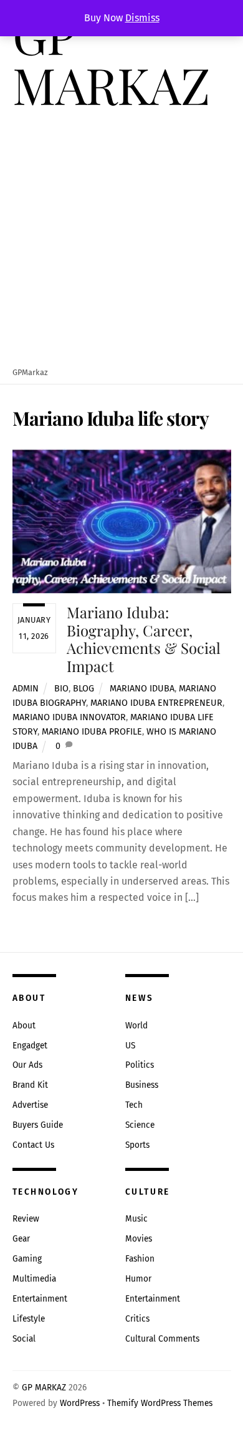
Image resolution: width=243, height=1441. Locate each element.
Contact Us (33, 1145)
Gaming (27, 1258)
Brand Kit (30, 1085)
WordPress (80, 1403)
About (24, 1025)
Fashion (140, 1258)
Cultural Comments (162, 1338)
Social (24, 1338)
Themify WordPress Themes (159, 1403)
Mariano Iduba (142, 688)
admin (25, 688)
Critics (137, 1318)
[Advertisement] (121, 239)
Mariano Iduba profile (92, 731)
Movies (138, 1238)
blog (83, 688)
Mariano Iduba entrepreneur (156, 703)
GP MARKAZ (44, 1387)
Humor (138, 1278)
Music (136, 1218)
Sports (137, 1145)
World (136, 1025)
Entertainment (39, 1298)
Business (141, 1085)
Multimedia (34, 1278)
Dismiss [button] (142, 18)
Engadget (29, 1045)
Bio (61, 688)
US (130, 1045)
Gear (21, 1238)
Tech (134, 1105)
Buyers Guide (37, 1125)
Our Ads (27, 1065)
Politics (139, 1065)
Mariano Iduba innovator (69, 717)
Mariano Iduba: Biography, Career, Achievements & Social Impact (144, 639)
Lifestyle (28, 1318)
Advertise (30, 1105)
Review (25, 1218)
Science (140, 1125)
